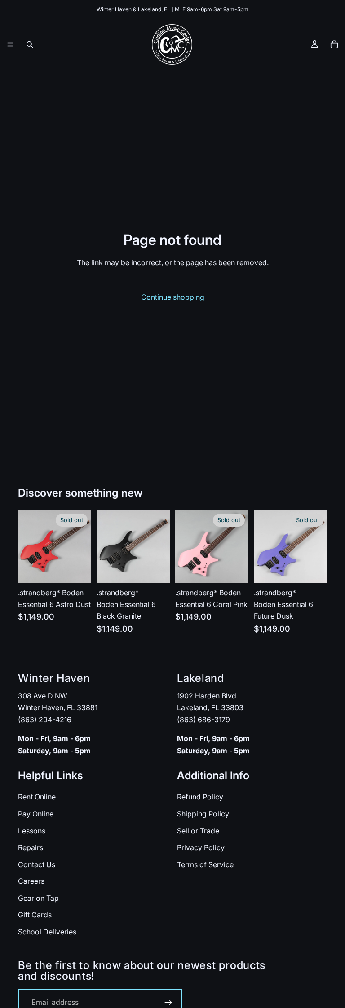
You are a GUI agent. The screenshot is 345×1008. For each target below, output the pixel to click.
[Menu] (10, 44)
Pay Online (35, 813)
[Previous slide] (28, 546)
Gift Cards (35, 914)
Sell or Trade (198, 830)
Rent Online (37, 796)
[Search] (30, 44)
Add (163, 568)
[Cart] (334, 44)
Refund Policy (200, 796)
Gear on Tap (38, 898)
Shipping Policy (203, 813)
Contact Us (36, 864)
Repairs (30, 847)
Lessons (31, 830)
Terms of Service (205, 864)
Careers (31, 881)
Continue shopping (172, 296)
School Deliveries (47, 931)
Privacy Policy (201, 847)
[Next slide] (81, 546)
